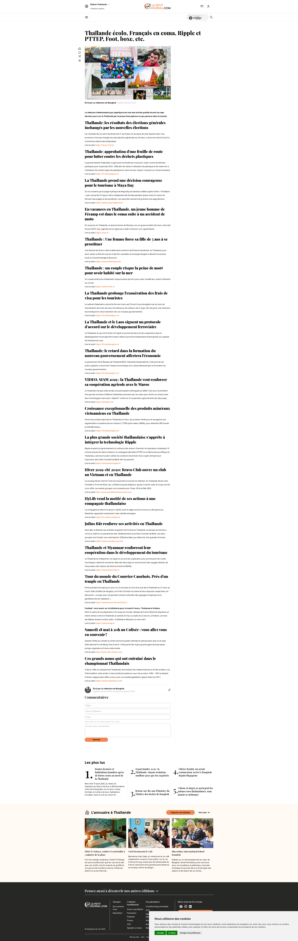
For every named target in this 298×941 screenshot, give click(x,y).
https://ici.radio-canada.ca (107, 517)
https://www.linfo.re (105, 286)
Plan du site (135, 937)
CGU (129, 924)
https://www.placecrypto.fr (108, 463)
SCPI (148, 910)
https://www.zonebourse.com (109, 541)
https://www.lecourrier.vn (107, 570)
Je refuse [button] (172, 933)
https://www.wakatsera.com (108, 681)
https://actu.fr (102, 232)
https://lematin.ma (104, 402)
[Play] (205, 17)
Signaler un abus (134, 928)
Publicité (131, 916)
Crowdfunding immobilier (157, 906)
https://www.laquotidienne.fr (109, 202)
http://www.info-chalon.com (108, 652)
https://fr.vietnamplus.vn (107, 174)
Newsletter (117, 913)
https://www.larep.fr (105, 623)
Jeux (147, 924)
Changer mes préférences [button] (190, 933)
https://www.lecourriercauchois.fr (111, 602)
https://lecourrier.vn (104, 145)
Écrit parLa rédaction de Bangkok (100, 102)
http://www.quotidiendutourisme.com (113, 492)
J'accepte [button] (160, 933)
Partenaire (131, 913)
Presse (130, 920)
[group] (205, 17)
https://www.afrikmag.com (108, 261)
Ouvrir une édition (135, 909)
